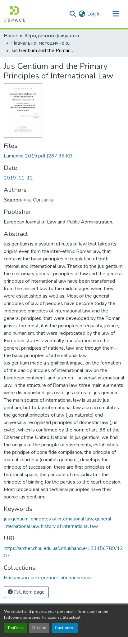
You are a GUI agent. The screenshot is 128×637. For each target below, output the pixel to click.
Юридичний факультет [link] (52, 35)
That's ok (15, 627)
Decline (39, 627)
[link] (64, 156)
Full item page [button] (29, 592)
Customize (64, 627)
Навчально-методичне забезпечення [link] (42, 43)
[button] (14, 14)
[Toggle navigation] (115, 14)
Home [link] (10, 35)
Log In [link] (94, 14)
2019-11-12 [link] (18, 178)
